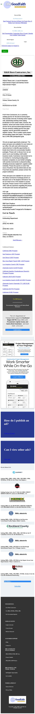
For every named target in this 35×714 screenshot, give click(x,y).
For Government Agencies (11, 614)
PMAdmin (24, 23)
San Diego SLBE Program (11, 258)
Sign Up (5, 51)
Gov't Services (16, 23)
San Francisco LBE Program (11, 254)
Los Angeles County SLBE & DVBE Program (17, 280)
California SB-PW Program (11, 289)
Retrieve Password (10, 631)
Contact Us (8, 645)
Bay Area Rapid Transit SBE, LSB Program (16, 261)
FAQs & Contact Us (7, 45)
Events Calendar (28, 33)
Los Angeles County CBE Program (13, 264)
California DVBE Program (10, 292)
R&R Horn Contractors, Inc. (17, 72)
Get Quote (25, 21)
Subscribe (17, 586)
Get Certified (13, 35)
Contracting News (18, 33)
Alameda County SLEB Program (13, 268)
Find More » (7, 581)
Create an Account (9, 433)
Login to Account (9, 624)
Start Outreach (7, 21)
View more (7, 459)
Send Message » (17, 240)
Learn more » (17, 330)
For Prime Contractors (11, 607)
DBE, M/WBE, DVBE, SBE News (13, 653)
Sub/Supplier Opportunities (12, 672)
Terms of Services (9, 686)
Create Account (9, 628)
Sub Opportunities (7, 33)
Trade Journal (21, 35)
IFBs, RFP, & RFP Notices (11, 660)
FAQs (7, 642)
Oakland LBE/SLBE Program (12, 277)
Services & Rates (16, 21)
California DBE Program (10, 251)
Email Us (16, 45)
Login (25, 41)
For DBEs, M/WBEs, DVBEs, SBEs (13, 610)
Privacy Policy (9, 690)
